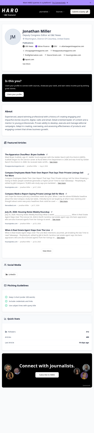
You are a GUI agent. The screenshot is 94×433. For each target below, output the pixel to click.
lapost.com (29, 59)
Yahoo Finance (43, 46)
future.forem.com (54, 55)
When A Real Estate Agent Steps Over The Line (27, 230)
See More (26, 64)
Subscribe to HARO (47, 375)
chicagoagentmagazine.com (36, 51)
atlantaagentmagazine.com (72, 46)
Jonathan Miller (32, 166)
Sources (59, 11)
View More (47, 251)
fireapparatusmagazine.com (64, 51)
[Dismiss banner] (90, 2)
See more (53, 162)
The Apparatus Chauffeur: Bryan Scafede (25, 154)
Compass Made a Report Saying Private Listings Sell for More (34, 193)
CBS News (29, 46)
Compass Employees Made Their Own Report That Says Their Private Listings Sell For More (44, 174)
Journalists (44, 11)
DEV (55, 46)
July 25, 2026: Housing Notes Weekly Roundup (27, 212)
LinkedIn (12, 274)
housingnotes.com (73, 55)
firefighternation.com (33, 55)
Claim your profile (14, 94)
